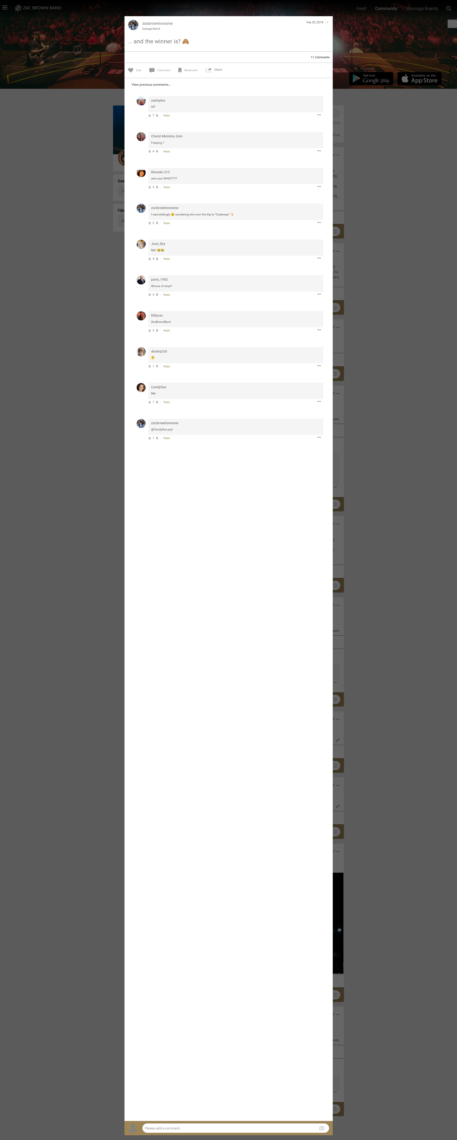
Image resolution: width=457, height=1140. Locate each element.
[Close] (326, 22)
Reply (167, 115)
